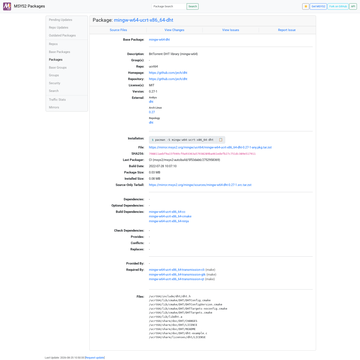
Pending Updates (60, 20)
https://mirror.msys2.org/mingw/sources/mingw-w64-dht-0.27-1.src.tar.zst (200, 185)
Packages (55, 59)
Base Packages (59, 52)
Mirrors (54, 107)
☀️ (306, 6)
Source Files (118, 30)
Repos (53, 44)
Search (193, 6)
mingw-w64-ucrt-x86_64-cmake (170, 216)
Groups (54, 75)
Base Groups (58, 67)
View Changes (174, 30)
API (353, 6)
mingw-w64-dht (159, 39)
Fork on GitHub (338, 6)
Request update (94, 357)
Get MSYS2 (318, 6)
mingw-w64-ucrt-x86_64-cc (167, 212)
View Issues (230, 30)
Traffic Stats (57, 100)
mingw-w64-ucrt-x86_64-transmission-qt (176, 279)
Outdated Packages (62, 35)
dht (151, 102)
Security (54, 83)
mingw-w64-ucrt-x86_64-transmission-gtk (177, 274)
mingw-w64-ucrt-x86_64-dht (143, 20)
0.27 (152, 112)
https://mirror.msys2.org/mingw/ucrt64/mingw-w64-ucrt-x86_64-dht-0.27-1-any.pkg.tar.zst (210, 147)
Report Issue (287, 30)
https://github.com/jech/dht (168, 73)
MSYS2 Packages (29, 6)
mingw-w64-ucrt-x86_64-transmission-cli (177, 270)
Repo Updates (58, 27)
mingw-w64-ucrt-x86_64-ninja (169, 221)
